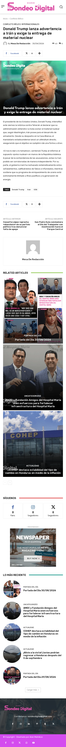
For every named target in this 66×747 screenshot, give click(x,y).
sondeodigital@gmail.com (40, 716)
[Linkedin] (29, 724)
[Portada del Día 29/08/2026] (12, 676)
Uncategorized (32, 396)
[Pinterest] (37, 724)
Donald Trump (18, 189)
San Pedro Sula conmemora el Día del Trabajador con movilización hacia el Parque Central (49, 225)
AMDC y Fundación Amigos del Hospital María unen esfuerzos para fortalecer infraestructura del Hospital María (33, 403)
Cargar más (32, 690)
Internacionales (30, 24)
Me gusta (13, 505)
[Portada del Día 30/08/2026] (33, 311)
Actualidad (32, 466)
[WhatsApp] (26, 742)
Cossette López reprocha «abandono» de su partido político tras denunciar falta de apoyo (16, 225)
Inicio (5, 18)
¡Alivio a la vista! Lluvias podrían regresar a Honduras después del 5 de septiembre (42, 655)
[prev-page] (5, 483)
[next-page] (10, 483)
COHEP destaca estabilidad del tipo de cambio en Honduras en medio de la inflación (33, 471)
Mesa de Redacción (20, 44)
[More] (39, 53)
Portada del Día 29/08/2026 (39, 677)
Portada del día (32, 336)
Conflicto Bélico (16, 18)
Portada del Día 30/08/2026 (33, 339)
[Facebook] (13, 724)
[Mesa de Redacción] (5, 44)
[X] (53, 724)
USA (35, 189)
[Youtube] (33, 742)
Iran (29, 189)
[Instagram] (21, 724)
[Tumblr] (45, 724)
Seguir (33, 505)
